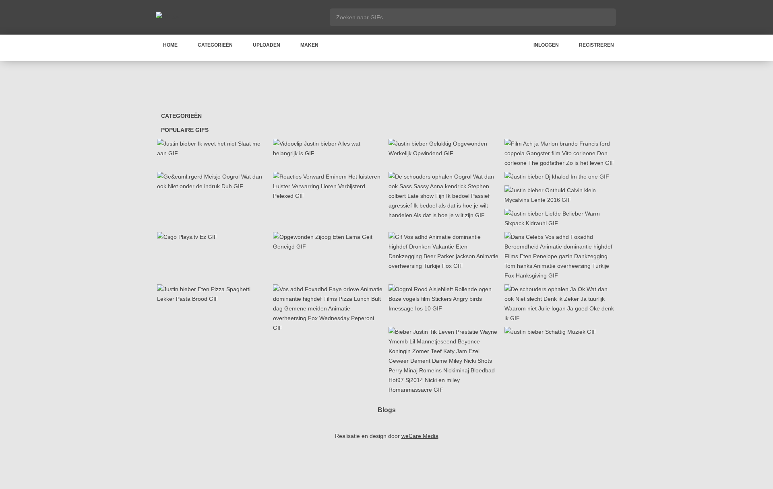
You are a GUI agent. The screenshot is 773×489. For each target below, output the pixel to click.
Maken (309, 45)
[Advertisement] (386, 87)
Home (170, 45)
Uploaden (266, 45)
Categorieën (215, 45)
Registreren (596, 45)
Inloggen (546, 45)
